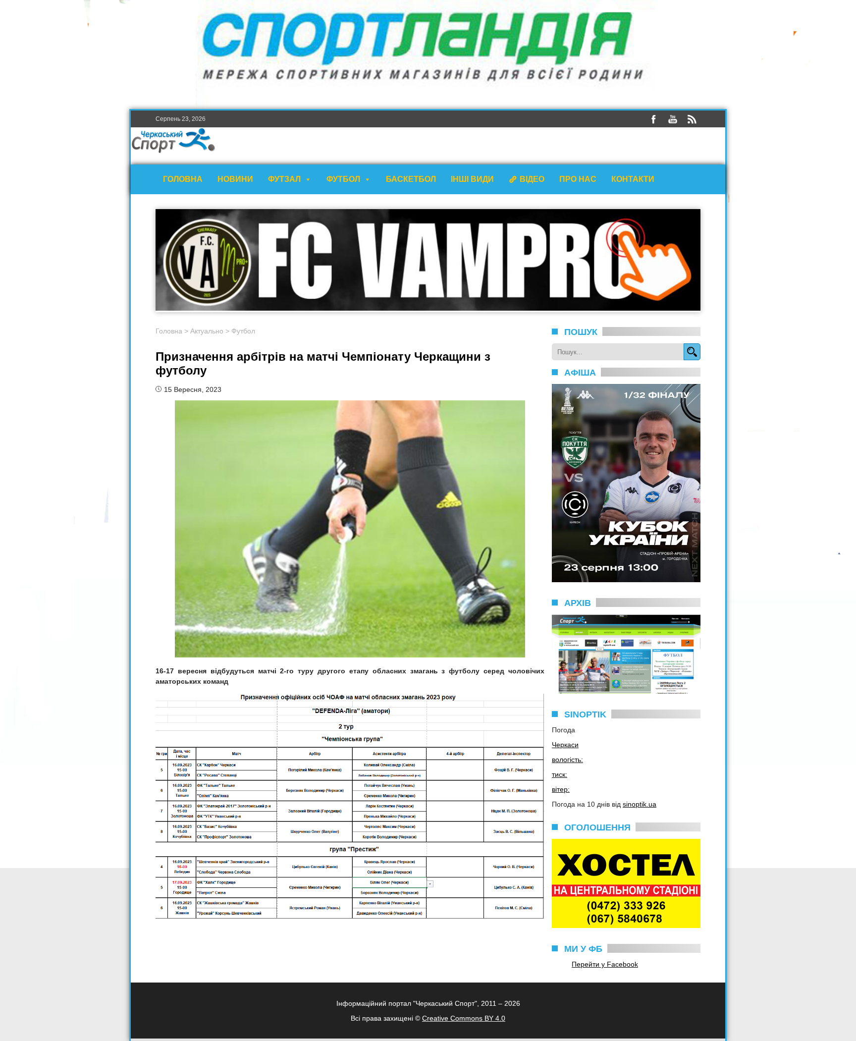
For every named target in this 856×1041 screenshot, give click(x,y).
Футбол (343, 179)
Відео (532, 179)
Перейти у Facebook (605, 964)
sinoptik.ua (639, 804)
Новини (235, 179)
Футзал (284, 179)
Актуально (206, 331)
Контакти (632, 179)
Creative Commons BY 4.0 (463, 1018)
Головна (183, 179)
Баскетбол (411, 179)
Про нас (577, 179)
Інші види (472, 179)
